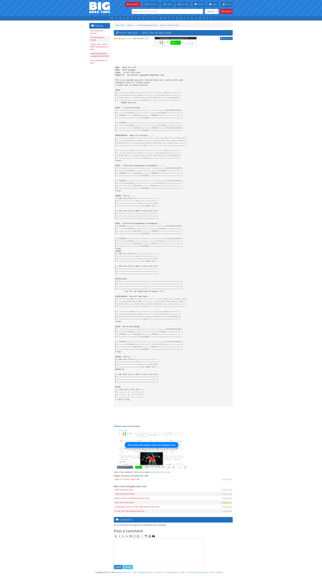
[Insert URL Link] (127, 536)
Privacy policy (171, 572)
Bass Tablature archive (142, 572)
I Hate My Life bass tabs (124, 494)
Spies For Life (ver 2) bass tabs (127, 479)
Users (214, 4)
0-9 (111, 18)
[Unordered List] (138, 536)
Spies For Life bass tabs (169, 25)
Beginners (134, 4)
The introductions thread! (97, 38)
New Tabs (184, 4)
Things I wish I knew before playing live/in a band (99, 46)
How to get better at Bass (98, 61)
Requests (151, 4)
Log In (228, 4)
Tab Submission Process (96, 31)
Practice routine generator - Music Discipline (205, 572)
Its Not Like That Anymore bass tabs (130, 511)
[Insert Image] (131, 536)
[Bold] (115, 536)
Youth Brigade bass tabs (147, 25)
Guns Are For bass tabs (124, 502)
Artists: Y (130, 25)
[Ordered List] (134, 536)
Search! (227, 11)
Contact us (159, 572)
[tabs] (146, 536)
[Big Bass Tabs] (99, 7)
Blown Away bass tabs (124, 489)
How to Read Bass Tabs (160, 472)
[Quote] (142, 536)
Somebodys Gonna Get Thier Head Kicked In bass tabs (137, 507)
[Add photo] (153, 536)
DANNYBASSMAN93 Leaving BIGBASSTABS (99, 54)
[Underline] (123, 536)
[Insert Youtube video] (149, 536)
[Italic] (119, 536)
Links (182, 572)
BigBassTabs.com (123, 572)
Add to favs (227, 38)
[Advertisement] (99, 104)
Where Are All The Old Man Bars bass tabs (132, 498)
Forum (199, 4)
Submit (168, 4)
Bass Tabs (120, 25)
